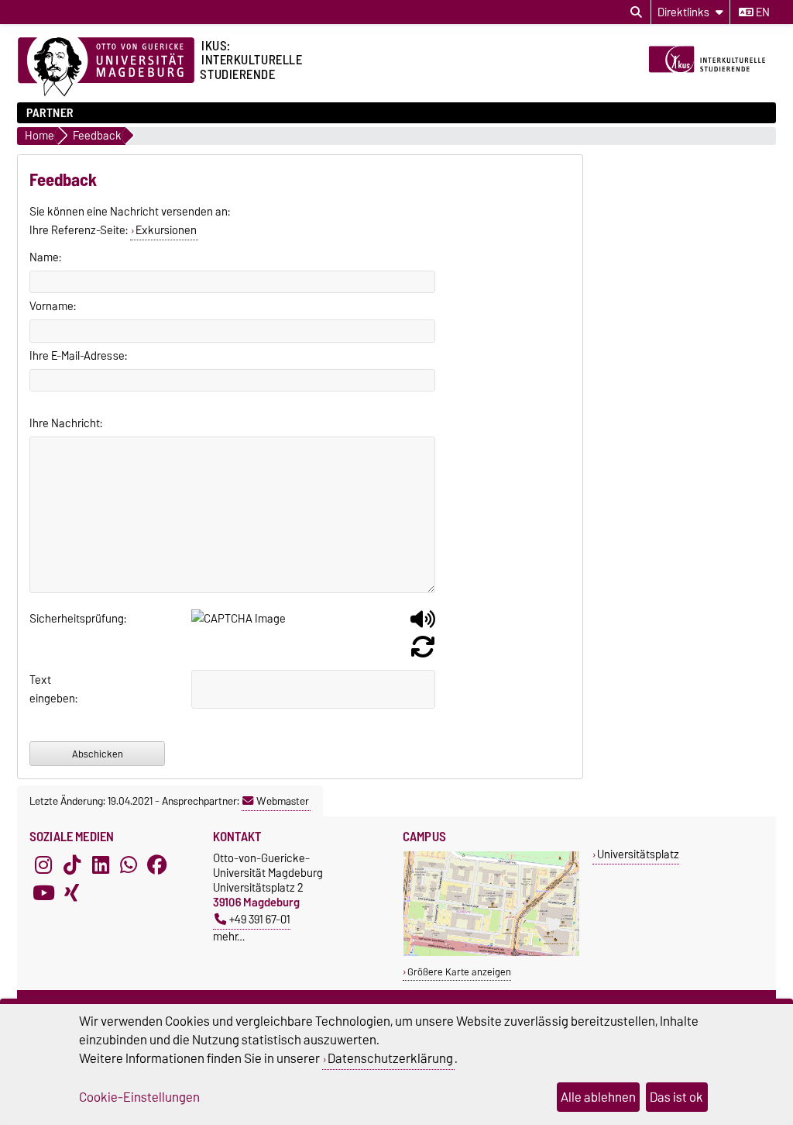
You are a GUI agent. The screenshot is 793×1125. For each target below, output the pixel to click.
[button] (422, 625)
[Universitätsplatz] (491, 952)
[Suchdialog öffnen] (636, 12)
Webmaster (282, 801)
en (762, 12)
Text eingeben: (48, 689)
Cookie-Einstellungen (139, 1097)
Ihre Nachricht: (65, 423)
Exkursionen (166, 230)
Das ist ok (676, 1097)
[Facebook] (157, 864)
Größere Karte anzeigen (459, 972)
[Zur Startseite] (710, 83)
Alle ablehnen (598, 1097)
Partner (50, 113)
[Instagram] (43, 864)
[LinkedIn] (101, 864)
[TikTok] (72, 864)
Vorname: (52, 306)
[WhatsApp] (128, 864)
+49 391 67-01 (259, 919)
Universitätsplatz (638, 854)
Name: (45, 257)
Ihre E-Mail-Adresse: (78, 356)
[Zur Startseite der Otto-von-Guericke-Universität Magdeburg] (106, 67)
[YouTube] (43, 892)
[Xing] (72, 892)
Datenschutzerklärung (390, 1058)
